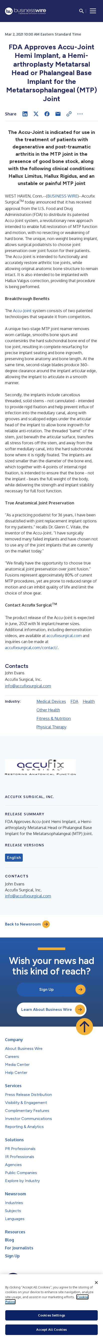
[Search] (81, 11)
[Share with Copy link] (69, 114)
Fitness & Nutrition (53, 718)
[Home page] (25, 11)
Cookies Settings (51, 1315)
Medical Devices (51, 701)
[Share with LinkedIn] (25, 114)
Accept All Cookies (51, 1329)
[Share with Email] (58, 114)
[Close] (96, 1282)
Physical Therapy (51, 726)
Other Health (48, 709)
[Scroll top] (84, 1026)
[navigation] (93, 11)
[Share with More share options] (80, 114)
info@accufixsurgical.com (28, 685)
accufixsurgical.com (64, 635)
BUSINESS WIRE (62, 196)
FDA (74, 701)
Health (89, 701)
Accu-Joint (22, 310)
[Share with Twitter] (36, 114)
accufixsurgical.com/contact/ (31, 647)
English (14, 857)
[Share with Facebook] (47, 114)
